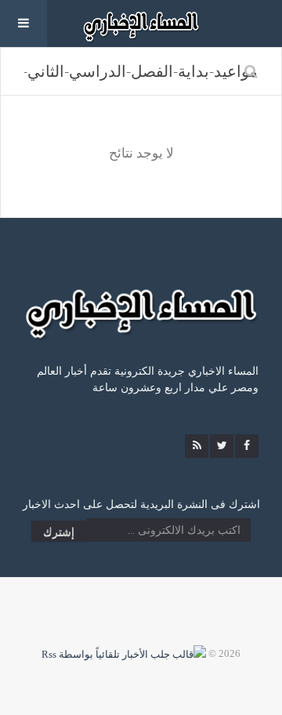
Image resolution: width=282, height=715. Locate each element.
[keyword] (251, 71)
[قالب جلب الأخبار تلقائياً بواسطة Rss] (124, 653)
